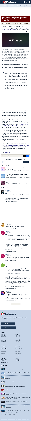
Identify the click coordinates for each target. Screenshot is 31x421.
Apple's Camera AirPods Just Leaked (13, 381)
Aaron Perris (18, 358)
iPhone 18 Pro (20, 5)
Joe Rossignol (25, 23)
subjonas (7, 263)
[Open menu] (1, 2)
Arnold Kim (3, 334)
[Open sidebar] (29, 2)
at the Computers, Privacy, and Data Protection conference (15, 145)
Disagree (15, 201)
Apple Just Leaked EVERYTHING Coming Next (15, 386)
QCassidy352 (8, 190)
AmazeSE (7, 291)
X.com (4, 336)
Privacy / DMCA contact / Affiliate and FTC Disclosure (10, 414)
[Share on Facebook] (27, 156)
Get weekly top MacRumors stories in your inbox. (15, 159)
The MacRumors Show (10, 390)
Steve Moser (3, 358)
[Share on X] (24, 156)
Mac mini (4, 5)
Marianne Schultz (19, 348)
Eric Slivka (17, 334)
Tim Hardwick (18, 343)
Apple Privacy (7, 152)
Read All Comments (15, 304)
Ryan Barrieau (18, 353)
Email (2, 336)
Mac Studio (11, 5)
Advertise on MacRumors (8, 327)
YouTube (5, 365)
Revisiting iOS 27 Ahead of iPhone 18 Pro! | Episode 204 (17, 410)
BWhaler (7, 223)
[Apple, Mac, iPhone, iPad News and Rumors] (10, 3)
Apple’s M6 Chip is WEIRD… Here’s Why (14, 369)
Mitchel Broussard (4, 343)
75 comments (5, 155)
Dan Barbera (3, 353)
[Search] (27, 2)
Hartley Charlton (26, 183)
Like (12, 201)
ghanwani (7, 231)
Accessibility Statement (5, 416)
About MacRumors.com (8, 323)
